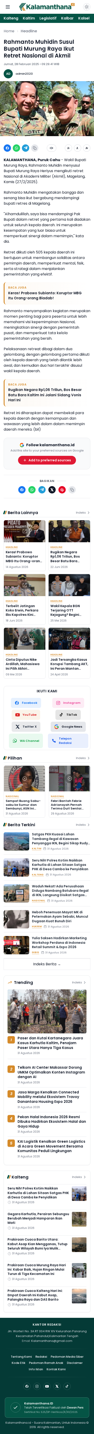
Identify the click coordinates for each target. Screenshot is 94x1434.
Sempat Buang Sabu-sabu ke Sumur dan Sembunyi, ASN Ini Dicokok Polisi (23, 806)
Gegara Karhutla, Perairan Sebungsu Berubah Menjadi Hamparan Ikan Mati (38, 1218)
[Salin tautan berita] (72, 489)
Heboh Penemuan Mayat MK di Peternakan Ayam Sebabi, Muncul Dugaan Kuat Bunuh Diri (60, 916)
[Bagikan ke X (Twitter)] (52, 489)
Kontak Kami (56, 1369)
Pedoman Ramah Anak (46, 1363)
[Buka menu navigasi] (8, 7)
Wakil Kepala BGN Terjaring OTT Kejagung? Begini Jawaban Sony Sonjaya (65, 615)
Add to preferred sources (50, 460)
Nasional (12, 796)
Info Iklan (36, 1369)
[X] (57, 1386)
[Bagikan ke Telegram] (25, 148)
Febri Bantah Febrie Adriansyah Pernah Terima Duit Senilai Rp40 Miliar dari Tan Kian (67, 808)
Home (9, 31)
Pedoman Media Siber (67, 1356)
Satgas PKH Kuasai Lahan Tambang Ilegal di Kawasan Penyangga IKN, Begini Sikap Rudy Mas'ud (60, 841)
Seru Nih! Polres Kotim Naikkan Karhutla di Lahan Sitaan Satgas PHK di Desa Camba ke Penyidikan (60, 865)
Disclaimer (75, 1363)
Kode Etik (18, 1363)
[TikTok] (67, 1386)
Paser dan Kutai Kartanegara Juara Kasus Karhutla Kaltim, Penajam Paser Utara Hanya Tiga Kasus (50, 1043)
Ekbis (35, 952)
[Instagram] (37, 1386)
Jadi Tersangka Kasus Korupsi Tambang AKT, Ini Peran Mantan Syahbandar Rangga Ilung (69, 668)
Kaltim (29, 18)
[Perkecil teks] (68, 148)
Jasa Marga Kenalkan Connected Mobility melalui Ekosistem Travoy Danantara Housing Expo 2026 (48, 1097)
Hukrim (37, 926)
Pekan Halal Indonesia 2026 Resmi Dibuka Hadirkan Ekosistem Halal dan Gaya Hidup (52, 1122)
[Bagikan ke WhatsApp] (16, 148)
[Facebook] (27, 1386)
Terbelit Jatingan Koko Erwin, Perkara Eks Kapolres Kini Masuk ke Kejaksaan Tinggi (22, 615)
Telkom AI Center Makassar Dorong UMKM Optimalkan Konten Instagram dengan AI (51, 1072)
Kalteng (11, 18)
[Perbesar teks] (86, 148)
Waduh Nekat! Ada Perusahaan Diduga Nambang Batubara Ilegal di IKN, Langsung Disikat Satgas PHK (60, 893)
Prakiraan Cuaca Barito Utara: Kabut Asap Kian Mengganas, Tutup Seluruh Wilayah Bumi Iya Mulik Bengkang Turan (38, 1246)
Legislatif (48, 18)
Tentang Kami (21, 1356)
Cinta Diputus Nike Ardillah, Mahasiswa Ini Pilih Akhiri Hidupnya (22, 666)
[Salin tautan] (34, 148)
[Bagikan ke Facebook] (7, 148)
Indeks (81, 512)
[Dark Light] (86, 7)
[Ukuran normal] (77, 148)
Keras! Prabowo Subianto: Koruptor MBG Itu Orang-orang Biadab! (45, 296)
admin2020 (24, 74)
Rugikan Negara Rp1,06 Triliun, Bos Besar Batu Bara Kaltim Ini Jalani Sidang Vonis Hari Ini (45, 394)
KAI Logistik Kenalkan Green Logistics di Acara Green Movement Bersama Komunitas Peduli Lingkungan (51, 1146)
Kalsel (83, 18)
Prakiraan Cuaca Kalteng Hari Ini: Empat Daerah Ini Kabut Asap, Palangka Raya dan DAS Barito (35, 1295)
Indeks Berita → (47, 964)
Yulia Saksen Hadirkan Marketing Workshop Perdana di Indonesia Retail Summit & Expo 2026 (59, 942)
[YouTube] (47, 1386)
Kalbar (67, 18)
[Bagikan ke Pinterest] (62, 489)
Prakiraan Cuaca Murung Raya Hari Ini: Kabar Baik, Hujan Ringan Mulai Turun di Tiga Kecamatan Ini (37, 1269)
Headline (29, 31)
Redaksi (41, 1356)
